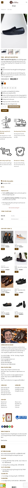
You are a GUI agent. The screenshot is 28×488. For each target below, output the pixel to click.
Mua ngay (4, 110)
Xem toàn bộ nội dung (13, 207)
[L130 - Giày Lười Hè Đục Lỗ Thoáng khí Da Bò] (7, 281)
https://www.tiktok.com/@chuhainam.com (15, 371)
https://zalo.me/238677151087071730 (13, 376)
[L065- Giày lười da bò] (7, 259)
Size (2, 85)
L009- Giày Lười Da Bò (5, 312)
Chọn (3, 248)
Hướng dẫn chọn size (19, 391)
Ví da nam (17, 407)
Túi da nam (17, 405)
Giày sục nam (18, 402)
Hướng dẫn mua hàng (19, 387)
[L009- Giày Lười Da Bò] (7, 304)
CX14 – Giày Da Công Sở (19, 312)
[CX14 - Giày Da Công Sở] (21, 304)
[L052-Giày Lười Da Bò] (7, 237)
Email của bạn (4, 440)
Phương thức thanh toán (6, 394)
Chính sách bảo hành (5, 391)
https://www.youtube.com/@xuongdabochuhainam (12, 374)
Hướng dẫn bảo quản (19, 389)
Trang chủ (3, 9)
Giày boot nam (4, 407)
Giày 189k (9, 9)
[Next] (25, 30)
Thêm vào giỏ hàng (14, 106)
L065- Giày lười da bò (5, 267)
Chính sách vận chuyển (6, 392)
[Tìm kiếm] (26, 2)
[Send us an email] (7, 426)
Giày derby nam (18, 403)
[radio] (2, 83)
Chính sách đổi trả (4, 389)
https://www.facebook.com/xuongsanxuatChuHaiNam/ (13, 380)
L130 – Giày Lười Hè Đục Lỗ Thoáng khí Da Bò (6, 290)
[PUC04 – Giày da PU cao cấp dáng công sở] (21, 259)
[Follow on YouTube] (12, 426)
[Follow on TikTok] (5, 426)
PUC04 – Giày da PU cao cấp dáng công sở (21, 268)
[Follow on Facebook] (2, 426)
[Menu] (2, 2)
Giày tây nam (4, 405)
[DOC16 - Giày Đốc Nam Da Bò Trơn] (21, 281)
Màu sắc (2, 81)
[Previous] (3, 30)
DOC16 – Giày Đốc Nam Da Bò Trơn (20, 290)
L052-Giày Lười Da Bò (5, 245)
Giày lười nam (4, 402)
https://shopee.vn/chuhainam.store (12, 369)
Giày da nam (3, 403)
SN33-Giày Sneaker (18, 245)
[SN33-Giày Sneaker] (21, 237)
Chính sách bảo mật (5, 387)
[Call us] (9, 426)
